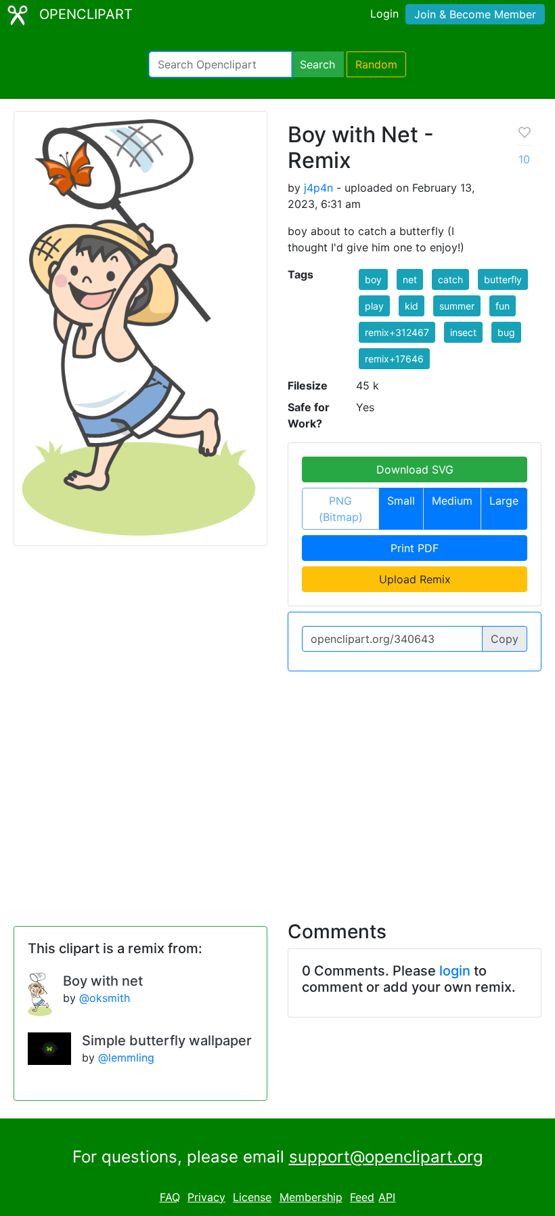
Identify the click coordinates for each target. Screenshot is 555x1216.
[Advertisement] (277, 788)
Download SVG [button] (414, 469)
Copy (504, 639)
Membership (311, 1197)
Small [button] (401, 500)
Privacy (206, 1197)
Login (384, 13)
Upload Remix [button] (415, 579)
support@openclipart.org (386, 1157)
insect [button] (463, 332)
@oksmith (104, 998)
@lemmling (126, 1057)
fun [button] (502, 306)
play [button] (374, 306)
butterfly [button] (503, 279)
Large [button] (503, 500)
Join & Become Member (475, 14)
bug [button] (506, 332)
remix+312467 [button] (397, 332)
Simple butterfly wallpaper (167, 1040)
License (252, 1197)
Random (376, 64)
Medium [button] (452, 500)
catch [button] (450, 279)
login (454, 971)
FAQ (170, 1197)
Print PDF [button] (415, 548)
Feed (362, 1197)
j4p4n (318, 187)
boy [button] (373, 279)
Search (317, 64)
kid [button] (411, 306)
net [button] (410, 279)
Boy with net (103, 981)
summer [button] (456, 306)
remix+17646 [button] (394, 358)
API (386, 1197)
